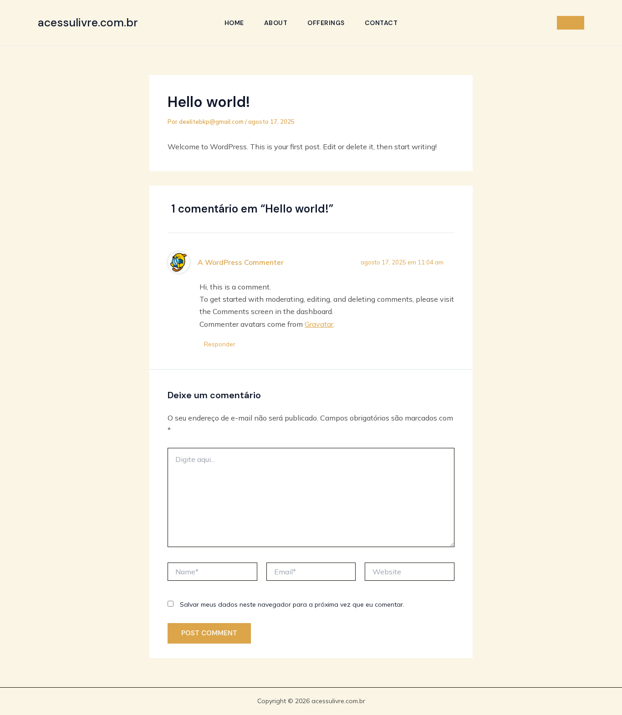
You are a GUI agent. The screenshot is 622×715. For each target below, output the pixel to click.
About (276, 23)
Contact (381, 23)
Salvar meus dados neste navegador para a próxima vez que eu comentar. (292, 604)
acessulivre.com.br (88, 22)
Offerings (326, 23)
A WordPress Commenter (241, 262)
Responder (219, 344)
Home (234, 23)
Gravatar (319, 324)
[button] (570, 23)
